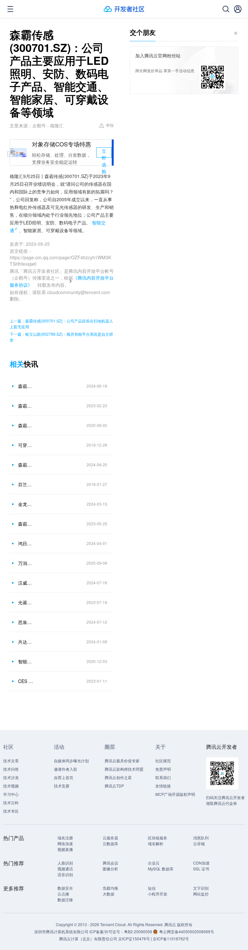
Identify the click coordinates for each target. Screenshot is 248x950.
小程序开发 (157, 893)
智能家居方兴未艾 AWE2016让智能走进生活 (25, 661)
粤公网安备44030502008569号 (186, 931)
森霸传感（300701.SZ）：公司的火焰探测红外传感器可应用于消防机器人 (25, 523)
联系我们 (163, 777)
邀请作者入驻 (65, 769)
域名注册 (65, 837)
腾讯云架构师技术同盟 (124, 769)
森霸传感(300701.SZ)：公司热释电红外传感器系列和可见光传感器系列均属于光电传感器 (25, 386)
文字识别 (201, 888)
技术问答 (11, 769)
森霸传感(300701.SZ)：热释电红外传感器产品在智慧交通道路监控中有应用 (25, 464)
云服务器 (110, 837)
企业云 (154, 863)
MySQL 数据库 (160, 868)
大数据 (108, 893)
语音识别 (65, 874)
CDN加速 (201, 863)
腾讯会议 (110, 863)
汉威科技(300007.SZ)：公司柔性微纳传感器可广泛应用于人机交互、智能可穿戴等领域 (25, 582)
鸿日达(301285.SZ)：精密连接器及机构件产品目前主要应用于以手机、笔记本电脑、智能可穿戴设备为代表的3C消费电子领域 (25, 543)
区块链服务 (157, 837)
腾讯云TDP (114, 785)
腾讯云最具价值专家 (122, 760)
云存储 (199, 843)
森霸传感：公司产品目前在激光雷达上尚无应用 (25, 405)
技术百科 (11, 802)
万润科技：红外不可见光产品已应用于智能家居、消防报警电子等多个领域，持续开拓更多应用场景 (25, 563)
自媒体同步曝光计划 (71, 760)
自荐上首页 (63, 777)
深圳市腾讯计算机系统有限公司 (61, 931)
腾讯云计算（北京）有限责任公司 (88, 938)
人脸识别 (65, 863)
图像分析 (110, 868)
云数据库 (110, 843)
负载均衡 (110, 888)
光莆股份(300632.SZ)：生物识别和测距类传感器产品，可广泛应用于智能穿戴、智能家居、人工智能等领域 (25, 602)
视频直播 (65, 849)
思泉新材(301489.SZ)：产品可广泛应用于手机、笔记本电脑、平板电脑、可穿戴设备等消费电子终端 (25, 622)
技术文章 (11, 760)
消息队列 (201, 837)
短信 (152, 888)
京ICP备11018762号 (171, 938)
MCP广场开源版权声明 (175, 794)
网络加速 (65, 843)
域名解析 (155, 843)
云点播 (63, 893)
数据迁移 (65, 899)
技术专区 (11, 811)
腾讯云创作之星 (118, 777)
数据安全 (65, 888)
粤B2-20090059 (138, 931)
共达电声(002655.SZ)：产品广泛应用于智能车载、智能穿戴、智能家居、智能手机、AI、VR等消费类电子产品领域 (25, 641)
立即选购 (104, 153)
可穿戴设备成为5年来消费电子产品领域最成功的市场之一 (25, 445)
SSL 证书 (201, 868)
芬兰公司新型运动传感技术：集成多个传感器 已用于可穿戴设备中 (25, 484)
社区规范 (163, 760)
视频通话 (65, 868)
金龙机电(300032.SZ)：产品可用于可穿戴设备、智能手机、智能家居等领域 (25, 504)
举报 (110, 125)
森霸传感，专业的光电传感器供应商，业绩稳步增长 (25, 425)
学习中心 (11, 794)
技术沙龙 (11, 777)
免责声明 (163, 769)
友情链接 (163, 785)
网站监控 (201, 893)
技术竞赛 (61, 785)
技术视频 (11, 785)
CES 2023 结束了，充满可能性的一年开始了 (25, 681)
